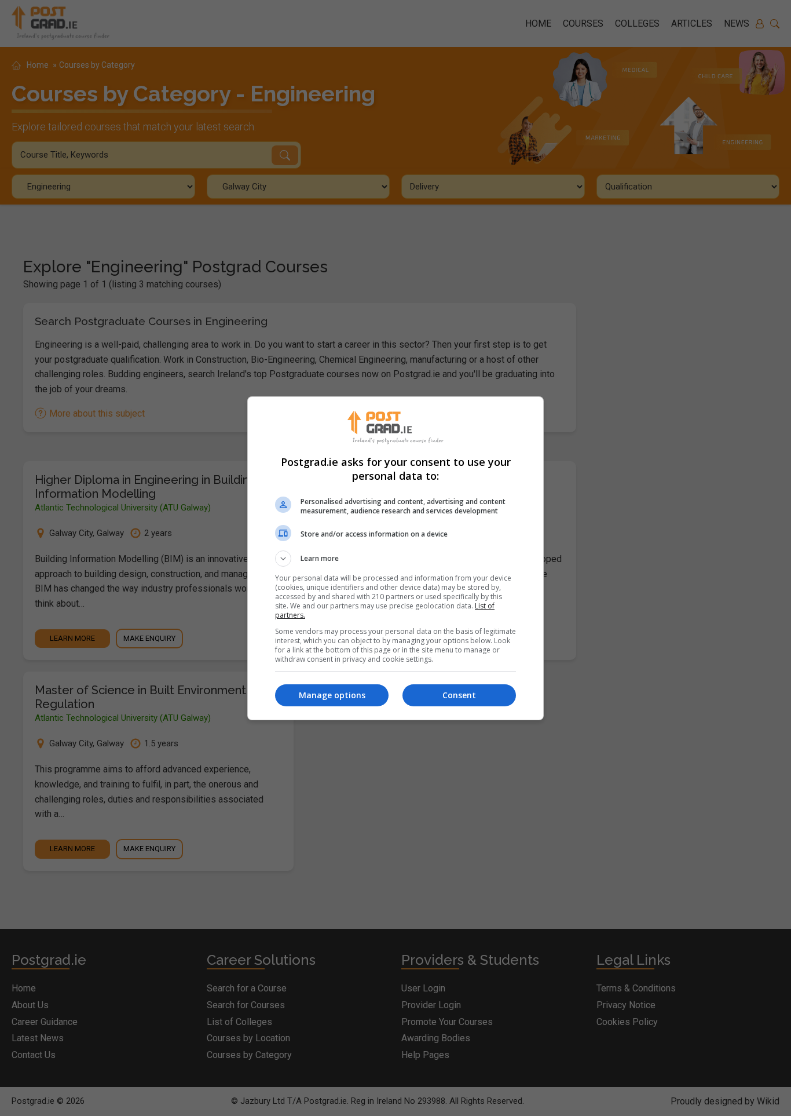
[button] (395, 558)
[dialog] (395, 558)
